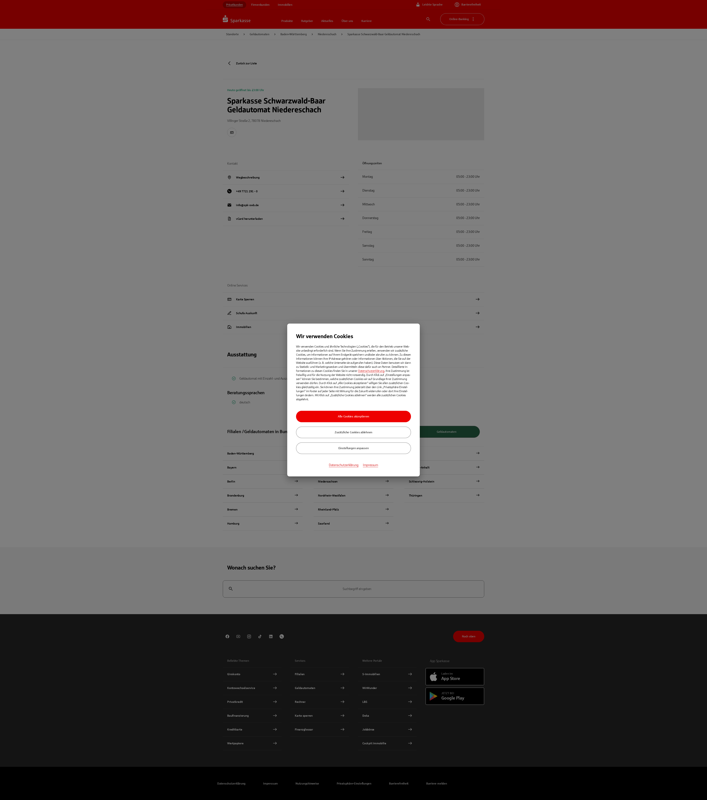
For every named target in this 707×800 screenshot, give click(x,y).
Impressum (370, 465)
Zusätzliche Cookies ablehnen (353, 432)
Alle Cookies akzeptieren (353, 416)
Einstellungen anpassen (353, 448)
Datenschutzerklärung (371, 370)
